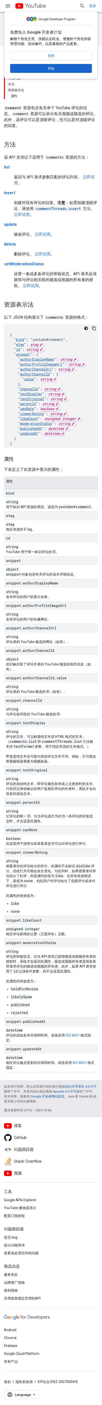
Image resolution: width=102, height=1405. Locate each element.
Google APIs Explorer (20, 1200)
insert (9, 192)
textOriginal (32, 398)
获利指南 (11, 1290)
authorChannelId (35, 374)
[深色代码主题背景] (86, 328)
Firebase (10, 1346)
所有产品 (11, 1362)
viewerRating (32, 413)
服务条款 (11, 1275)
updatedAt (29, 433)
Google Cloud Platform (21, 1354)
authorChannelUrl (36, 369)
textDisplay (31, 394)
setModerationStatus (24, 264)
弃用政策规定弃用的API (22, 1298)
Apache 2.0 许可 (64, 1091)
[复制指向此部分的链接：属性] (19, 459)
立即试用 (22, 214)
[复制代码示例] (94, 328)
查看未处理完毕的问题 (21, 1253)
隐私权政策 (24, 1382)
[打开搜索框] (82, 6)
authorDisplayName (37, 359)
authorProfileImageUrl (41, 364)
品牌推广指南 (14, 1282)
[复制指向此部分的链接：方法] (21, 145)
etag (20, 344)
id (18, 349)
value (29, 379)
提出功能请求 (14, 1245)
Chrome (10, 1338)
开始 (51, 68)
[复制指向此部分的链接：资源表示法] (39, 305)
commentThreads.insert (58, 208)
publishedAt (31, 428)
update (10, 224)
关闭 (51, 56)
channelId (29, 389)
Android (10, 1330)
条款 (7, 1382)
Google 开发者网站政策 (47, 1096)
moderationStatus (36, 423)
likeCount (29, 418)
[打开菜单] (8, 6)
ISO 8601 (73, 1035)
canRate (27, 408)
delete (10, 244)
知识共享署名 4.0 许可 (81, 1086)
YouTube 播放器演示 (20, 1208)
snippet (23, 354)
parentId (28, 403)
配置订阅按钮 (14, 1216)
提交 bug (11, 1237)
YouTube (35, 5)
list (7, 167)
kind (20, 339)
